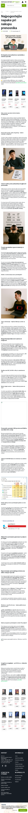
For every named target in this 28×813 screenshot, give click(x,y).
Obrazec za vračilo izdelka (6, 777)
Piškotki (16, 770)
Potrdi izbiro (23, 810)
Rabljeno (17, 781)
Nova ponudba (18, 777)
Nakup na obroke (4, 785)
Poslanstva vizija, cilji (19, 760)
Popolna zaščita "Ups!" (5, 787)
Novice (7, 11)
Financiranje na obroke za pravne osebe (6, 783)
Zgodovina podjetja (19, 758)
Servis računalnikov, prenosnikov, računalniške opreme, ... (6, 793)
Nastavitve (14, 810)
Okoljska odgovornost (19, 766)
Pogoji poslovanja (18, 764)
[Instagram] (5, 765)
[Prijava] (22, 1)
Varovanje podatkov (19, 768)
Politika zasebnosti (9, 808)
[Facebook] (2, 765)
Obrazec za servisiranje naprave (6, 780)
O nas (16, 756)
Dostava (16, 762)
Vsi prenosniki (18, 779)
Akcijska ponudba (18, 775)
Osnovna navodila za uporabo (5, 790)
